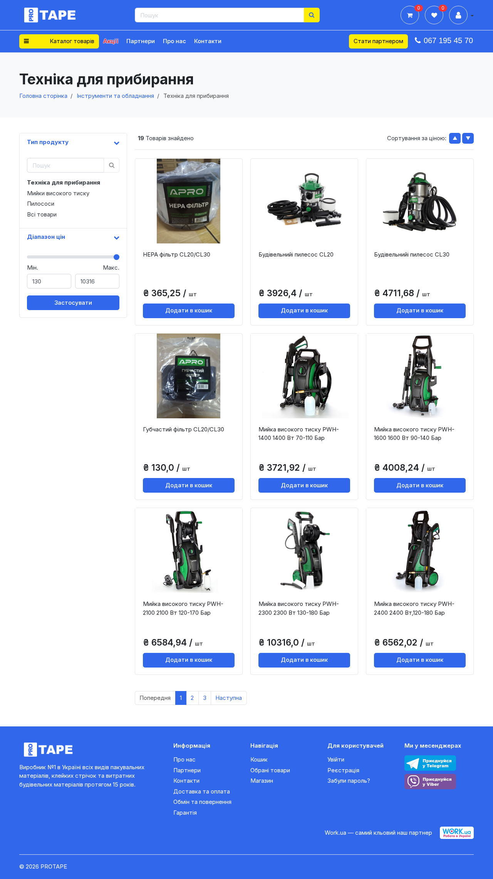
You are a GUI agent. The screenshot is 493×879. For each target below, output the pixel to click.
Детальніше (191, 237)
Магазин (261, 780)
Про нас (174, 41)
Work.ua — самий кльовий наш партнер (378, 832)
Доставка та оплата (201, 791)
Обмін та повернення (202, 801)
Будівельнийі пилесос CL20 (296, 254)
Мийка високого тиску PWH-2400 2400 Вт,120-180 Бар (414, 608)
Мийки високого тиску (58, 193)
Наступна (228, 697)
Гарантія (185, 812)
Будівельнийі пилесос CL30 (411, 254)
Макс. (111, 267)
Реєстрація (343, 770)
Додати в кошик (188, 310)
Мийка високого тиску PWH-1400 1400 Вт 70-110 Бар (298, 434)
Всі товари (42, 214)
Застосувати (73, 302)
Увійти (335, 759)
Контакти (207, 41)
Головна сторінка (43, 95)
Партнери (140, 41)
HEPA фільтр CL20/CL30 (176, 254)
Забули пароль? (348, 780)
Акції (110, 41)
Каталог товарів (71, 41)
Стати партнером (378, 41)
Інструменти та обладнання (115, 95)
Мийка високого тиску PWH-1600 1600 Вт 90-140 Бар (414, 434)
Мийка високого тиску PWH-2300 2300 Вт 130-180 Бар (298, 608)
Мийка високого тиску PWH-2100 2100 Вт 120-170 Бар (183, 608)
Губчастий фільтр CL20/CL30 (183, 429)
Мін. (32, 267)
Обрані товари (270, 770)
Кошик (259, 759)
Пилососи (40, 203)
